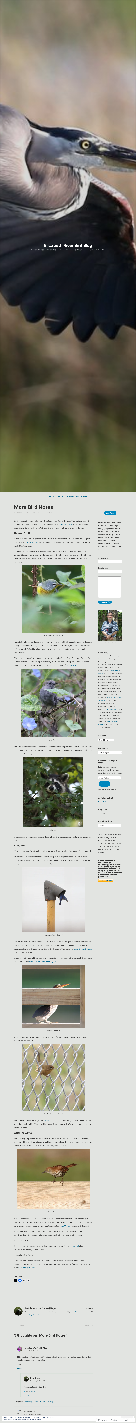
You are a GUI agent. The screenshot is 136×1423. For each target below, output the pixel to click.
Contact (60, 496)
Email (103, 568)
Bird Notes (71, 665)
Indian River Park (31, 542)
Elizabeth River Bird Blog (68, 245)
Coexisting (87, 1325)
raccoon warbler (51, 1120)
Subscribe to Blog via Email (107, 762)
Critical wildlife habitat (83, 948)
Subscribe (104, 784)
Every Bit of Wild (111, 709)
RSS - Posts (102, 802)
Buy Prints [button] (110, 513)
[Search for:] (109, 825)
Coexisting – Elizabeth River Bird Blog (38, 1401)
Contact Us (105, 602)
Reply (21, 1368)
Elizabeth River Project (77, 496)
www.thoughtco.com (27, 1267)
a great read (74, 1246)
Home (51, 496)
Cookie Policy (38, 1419)
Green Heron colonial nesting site (42, 961)
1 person (32, 1391)
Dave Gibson (20, 512)
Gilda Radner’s (66, 524)
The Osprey (65, 1225)
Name (103, 558)
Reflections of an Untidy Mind (35, 1348)
